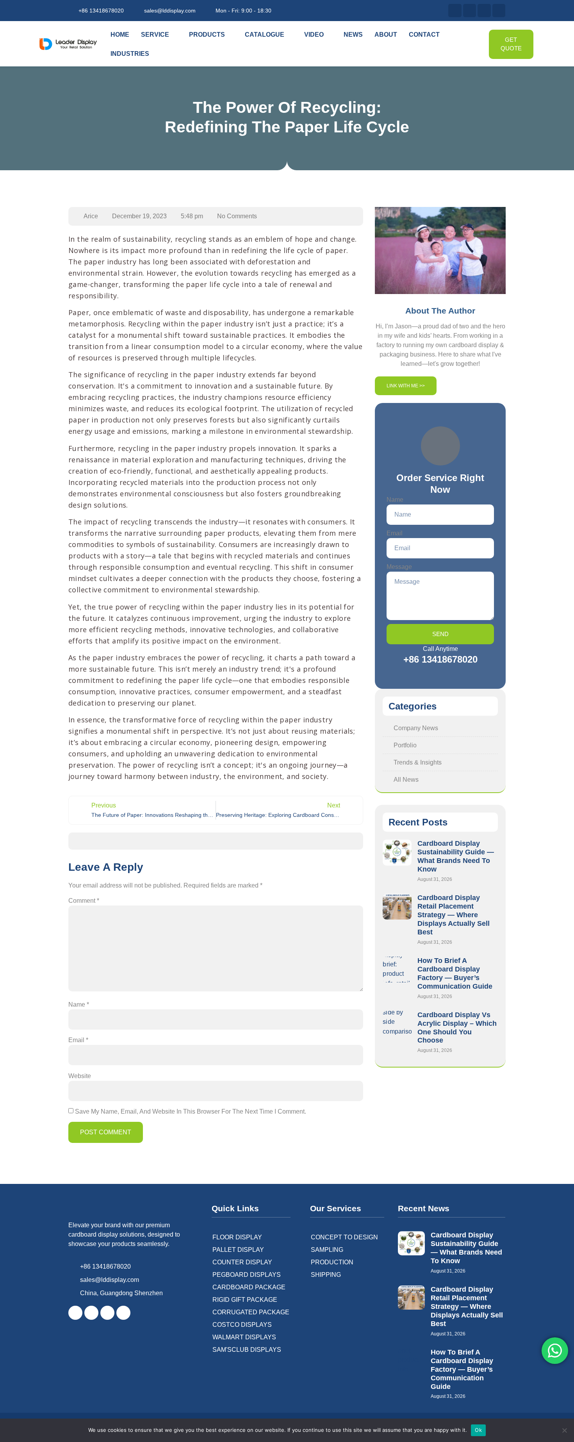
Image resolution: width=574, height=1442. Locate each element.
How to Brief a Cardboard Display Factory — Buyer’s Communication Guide (454, 973)
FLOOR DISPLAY (237, 1237)
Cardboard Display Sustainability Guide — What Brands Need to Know (455, 856)
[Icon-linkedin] (123, 1313)
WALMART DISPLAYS (244, 1337)
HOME (120, 34)
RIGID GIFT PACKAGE (244, 1299)
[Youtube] (499, 10)
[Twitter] (469, 10)
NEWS (353, 34)
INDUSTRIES (130, 53)
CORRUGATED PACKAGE (250, 1312)
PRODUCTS (207, 34)
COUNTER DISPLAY (242, 1262)
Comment (83, 900)
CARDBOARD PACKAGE (248, 1287)
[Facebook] (75, 1313)
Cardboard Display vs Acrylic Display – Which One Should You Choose (457, 1028)
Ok (478, 1430)
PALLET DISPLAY (238, 1249)
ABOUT (385, 34)
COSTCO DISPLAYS (242, 1324)
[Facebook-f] (455, 10)
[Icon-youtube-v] (107, 1313)
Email (78, 1040)
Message (399, 566)
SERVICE (155, 34)
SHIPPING (326, 1274)
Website (79, 1076)
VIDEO (314, 34)
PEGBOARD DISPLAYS (246, 1274)
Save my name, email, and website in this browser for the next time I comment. (190, 1111)
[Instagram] (484, 10)
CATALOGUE (264, 34)
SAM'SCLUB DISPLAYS (246, 1349)
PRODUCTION (332, 1262)
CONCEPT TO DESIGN (344, 1237)
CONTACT (424, 34)
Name (78, 1004)
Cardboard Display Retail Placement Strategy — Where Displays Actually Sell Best (453, 915)
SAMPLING (327, 1249)
